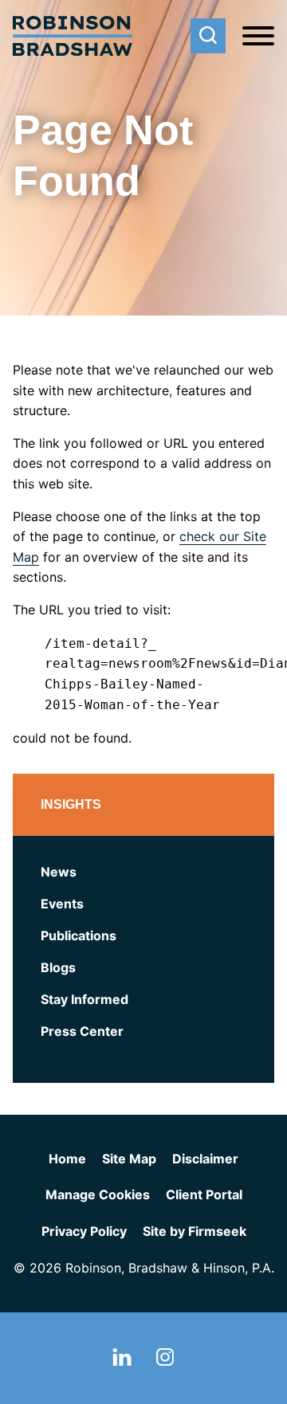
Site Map (129, 1159)
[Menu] (258, 37)
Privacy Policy (84, 1231)
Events (62, 904)
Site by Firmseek (194, 1231)
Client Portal (204, 1194)
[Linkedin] (122, 1361)
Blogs (58, 967)
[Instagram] (165, 1361)
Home (67, 1159)
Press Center (82, 1031)
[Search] (208, 35)
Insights (71, 804)
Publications (78, 935)
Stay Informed (84, 999)
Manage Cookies (97, 1194)
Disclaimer (205, 1159)
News (59, 872)
